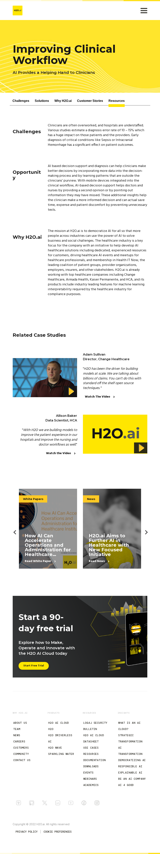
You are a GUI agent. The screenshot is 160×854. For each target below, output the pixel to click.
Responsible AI (130, 766)
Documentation (94, 760)
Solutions (42, 100)
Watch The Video (98, 396)
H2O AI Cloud (58, 723)
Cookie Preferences (58, 831)
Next (144, 529)
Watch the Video (59, 453)
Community (21, 754)
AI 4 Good (126, 785)
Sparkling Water (61, 754)
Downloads (91, 766)
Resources (116, 100)
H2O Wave (55, 747)
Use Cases (91, 747)
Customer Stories (90, 100)
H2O (50, 729)
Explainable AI (130, 772)
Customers (21, 747)
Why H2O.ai (63, 100)
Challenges (20, 100)
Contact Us (21, 760)
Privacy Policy (26, 831)
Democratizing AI (132, 760)
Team (16, 729)
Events (88, 772)
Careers (19, 741)
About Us (20, 723)
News (16, 735)
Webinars (90, 779)
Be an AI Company (132, 779)
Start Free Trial (33, 665)
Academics (91, 785)
